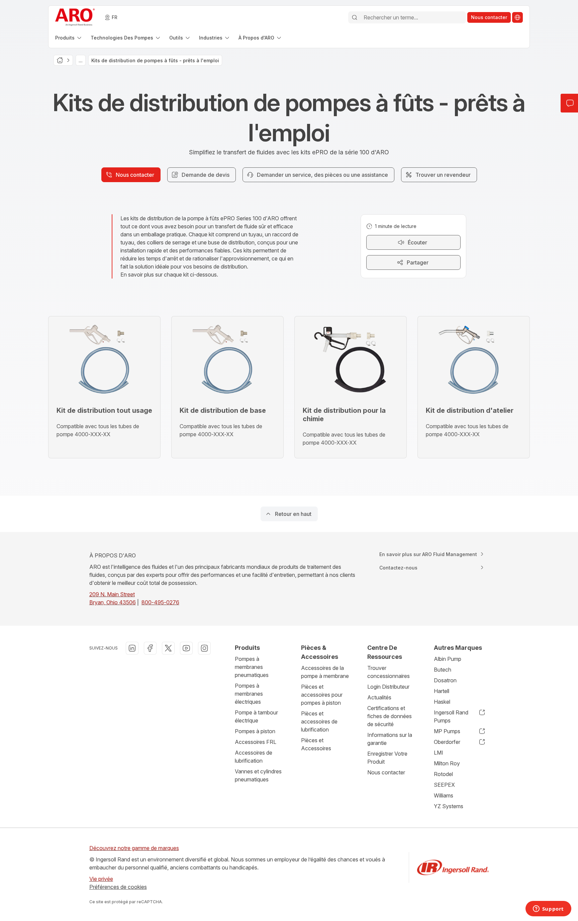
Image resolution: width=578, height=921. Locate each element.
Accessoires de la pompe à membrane (325, 672)
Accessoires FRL (255, 742)
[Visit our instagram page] (204, 648)
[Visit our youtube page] (186, 648)
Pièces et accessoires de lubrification (319, 721)
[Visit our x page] (168, 648)
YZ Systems (448, 806)
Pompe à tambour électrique (256, 716)
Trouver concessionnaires (388, 672)
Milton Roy (447, 763)
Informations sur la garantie (389, 739)
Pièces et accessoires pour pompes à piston (322, 694)
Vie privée (101, 878)
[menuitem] (69, 37)
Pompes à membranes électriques (249, 693)
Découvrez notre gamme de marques (134, 848)
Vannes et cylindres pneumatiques (258, 775)
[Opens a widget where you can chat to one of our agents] (548, 909)
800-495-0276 (160, 602)
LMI (438, 752)
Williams (443, 795)
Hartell (441, 691)
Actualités (379, 697)
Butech (442, 669)
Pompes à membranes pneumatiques (252, 667)
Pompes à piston (255, 731)
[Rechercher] (355, 17)
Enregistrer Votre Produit (387, 757)
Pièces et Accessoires (316, 744)
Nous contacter (386, 772)
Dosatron (445, 680)
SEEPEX (444, 784)
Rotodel (443, 774)
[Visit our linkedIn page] (132, 648)
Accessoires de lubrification (253, 756)
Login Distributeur (388, 686)
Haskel (442, 701)
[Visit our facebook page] (150, 648)
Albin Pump (447, 659)
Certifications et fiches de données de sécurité (389, 716)
